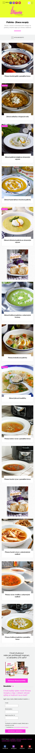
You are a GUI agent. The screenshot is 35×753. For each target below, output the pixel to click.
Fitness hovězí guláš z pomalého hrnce (17, 76)
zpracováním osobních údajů (21, 727)
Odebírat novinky (15, 731)
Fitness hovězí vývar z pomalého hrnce (17, 479)
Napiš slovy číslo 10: (10, 715)
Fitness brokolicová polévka (17, 358)
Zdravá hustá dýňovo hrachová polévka (17, 200)
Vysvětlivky (12, 739)
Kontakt (19, 740)
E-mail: (6, 703)
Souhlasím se (17, 727)
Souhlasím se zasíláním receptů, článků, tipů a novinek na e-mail (16, 724)
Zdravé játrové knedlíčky (17, 398)
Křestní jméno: (8, 709)
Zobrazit (16, 58)
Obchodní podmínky (21, 739)
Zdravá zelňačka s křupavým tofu (17, 116)
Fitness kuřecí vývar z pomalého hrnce (18, 439)
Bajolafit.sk (13, 740)
